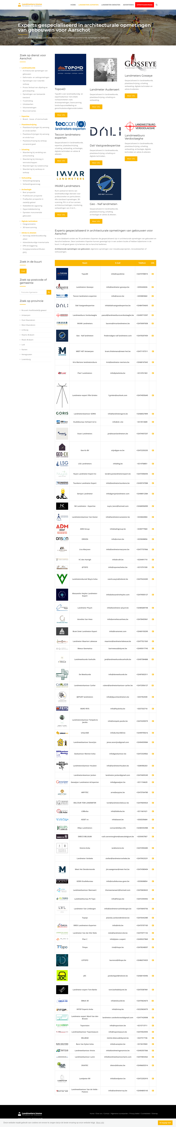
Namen (24, 349)
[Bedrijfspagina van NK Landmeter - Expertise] (153, 506)
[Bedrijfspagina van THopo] (153, 947)
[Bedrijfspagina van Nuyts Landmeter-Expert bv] (153, 474)
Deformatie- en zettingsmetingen (36, 77)
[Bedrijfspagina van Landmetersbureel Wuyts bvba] (153, 579)
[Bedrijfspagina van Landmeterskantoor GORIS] (153, 414)
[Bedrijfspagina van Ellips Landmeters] (153, 828)
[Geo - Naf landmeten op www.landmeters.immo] (105, 184)
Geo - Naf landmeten (103, 204)
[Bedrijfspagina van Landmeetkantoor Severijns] (153, 742)
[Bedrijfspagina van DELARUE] (153, 1038)
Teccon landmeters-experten (68, 136)
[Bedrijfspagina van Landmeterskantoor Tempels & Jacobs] (153, 721)
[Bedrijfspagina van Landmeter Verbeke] (153, 858)
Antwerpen (26, 315)
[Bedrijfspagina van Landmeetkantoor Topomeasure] (153, 1032)
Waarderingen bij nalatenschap (35, 166)
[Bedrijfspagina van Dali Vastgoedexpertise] (62, 305)
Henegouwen (27, 354)
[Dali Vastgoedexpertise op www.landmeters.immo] (105, 131)
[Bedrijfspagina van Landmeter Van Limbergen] (153, 908)
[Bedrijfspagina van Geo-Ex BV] (153, 450)
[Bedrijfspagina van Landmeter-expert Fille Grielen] (153, 395)
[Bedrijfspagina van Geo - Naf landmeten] (62, 335)
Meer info (61, 115)
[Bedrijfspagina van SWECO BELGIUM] (153, 836)
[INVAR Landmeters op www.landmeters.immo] (70, 175)
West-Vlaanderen (28, 325)
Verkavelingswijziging (31, 181)
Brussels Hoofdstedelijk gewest (34, 310)
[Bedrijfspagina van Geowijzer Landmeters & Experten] (153, 782)
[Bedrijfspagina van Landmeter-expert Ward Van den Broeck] (153, 1017)
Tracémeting (28, 101)
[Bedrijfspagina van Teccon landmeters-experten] (62, 296)
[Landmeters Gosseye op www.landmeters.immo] (140, 62)
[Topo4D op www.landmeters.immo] (70, 69)
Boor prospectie (29, 192)
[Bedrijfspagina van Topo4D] (62, 274)
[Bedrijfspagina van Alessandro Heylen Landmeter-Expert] (153, 594)
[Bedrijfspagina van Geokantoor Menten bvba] (153, 754)
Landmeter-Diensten (110, 5)
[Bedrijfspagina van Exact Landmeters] (153, 433)
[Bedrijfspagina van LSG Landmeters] (153, 463)
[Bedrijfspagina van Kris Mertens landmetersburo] (153, 362)
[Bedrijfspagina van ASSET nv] (153, 819)
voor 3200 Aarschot (51, 37)
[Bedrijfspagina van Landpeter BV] (153, 1078)
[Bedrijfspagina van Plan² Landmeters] (153, 373)
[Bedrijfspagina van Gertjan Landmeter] (153, 494)
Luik (23, 344)
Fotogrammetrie (29, 224)
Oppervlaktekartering (31, 209)
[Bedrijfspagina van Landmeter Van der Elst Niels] (153, 933)
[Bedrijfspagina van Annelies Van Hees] (153, 619)
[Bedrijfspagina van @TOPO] (153, 567)
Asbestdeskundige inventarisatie (36, 242)
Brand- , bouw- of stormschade (35, 119)
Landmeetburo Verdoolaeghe (135, 137)
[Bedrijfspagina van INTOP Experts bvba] (153, 1009)
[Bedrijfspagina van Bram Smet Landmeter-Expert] (153, 631)
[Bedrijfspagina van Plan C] (153, 939)
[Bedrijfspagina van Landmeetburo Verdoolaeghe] (62, 315)
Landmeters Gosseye (138, 75)
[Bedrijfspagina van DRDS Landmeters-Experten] (153, 925)
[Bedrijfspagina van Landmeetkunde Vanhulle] (62, 659)
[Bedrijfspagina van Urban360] (153, 733)
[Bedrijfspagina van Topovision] (153, 1025)
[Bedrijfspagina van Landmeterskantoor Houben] (153, 766)
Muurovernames (29, 111)
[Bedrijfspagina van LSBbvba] (153, 811)
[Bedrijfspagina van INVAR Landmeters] (62, 323)
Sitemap (155, 1113)
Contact (106, 1113)
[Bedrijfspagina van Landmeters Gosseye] (62, 287)
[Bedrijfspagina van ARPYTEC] (153, 792)
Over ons (99, 1113)
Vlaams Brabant (28, 335)
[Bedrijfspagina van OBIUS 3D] (62, 1000)
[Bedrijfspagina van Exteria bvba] (153, 848)
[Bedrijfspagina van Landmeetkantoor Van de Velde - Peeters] (153, 1090)
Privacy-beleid (134, 1113)
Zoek (23, 271)
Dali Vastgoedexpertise (105, 145)
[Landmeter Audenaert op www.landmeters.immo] (105, 69)
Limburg (25, 330)
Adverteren (128, 5)
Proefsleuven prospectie (32, 196)
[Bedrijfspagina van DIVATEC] (153, 1065)
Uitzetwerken (28, 104)
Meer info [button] (100, 1123)
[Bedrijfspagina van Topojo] (153, 918)
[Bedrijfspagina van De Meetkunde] (153, 674)
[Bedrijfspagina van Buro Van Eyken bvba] (153, 1044)
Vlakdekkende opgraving (32, 206)
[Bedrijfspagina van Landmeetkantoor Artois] (153, 1050)
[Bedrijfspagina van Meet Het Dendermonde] (153, 869)
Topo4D (60, 89)
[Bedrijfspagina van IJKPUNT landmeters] (153, 697)
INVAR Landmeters (67, 186)
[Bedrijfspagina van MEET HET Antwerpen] (153, 351)
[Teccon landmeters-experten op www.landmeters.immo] (70, 126)
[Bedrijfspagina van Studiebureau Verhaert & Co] (153, 422)
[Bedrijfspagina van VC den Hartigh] (153, 559)
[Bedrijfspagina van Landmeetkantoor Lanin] (153, 1057)
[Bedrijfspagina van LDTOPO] (153, 960)
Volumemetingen (29, 107)
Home (73, 5)
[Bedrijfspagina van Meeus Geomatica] (153, 648)
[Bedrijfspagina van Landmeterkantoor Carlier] (62, 685)
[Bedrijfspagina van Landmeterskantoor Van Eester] (153, 517)
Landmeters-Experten (89, 5)
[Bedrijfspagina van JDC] (153, 976)
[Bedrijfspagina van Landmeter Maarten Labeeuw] (153, 641)
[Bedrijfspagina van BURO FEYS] (153, 708)
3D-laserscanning (30, 227)
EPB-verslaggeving (30, 246)
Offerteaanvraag (145, 5)
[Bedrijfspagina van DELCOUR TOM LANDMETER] (153, 803)
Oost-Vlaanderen (28, 320)
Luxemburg (26, 359)
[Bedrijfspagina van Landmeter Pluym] (153, 608)
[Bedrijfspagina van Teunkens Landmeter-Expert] (153, 483)
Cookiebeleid (145, 1113)
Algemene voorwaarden (119, 1113)
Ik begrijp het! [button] (165, 1123)
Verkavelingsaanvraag (31, 184)
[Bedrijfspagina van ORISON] (153, 539)
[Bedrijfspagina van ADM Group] (153, 529)
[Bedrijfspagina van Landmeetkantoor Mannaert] (153, 890)
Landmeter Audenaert (104, 89)
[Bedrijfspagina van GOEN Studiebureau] (153, 881)
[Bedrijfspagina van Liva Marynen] (153, 549)
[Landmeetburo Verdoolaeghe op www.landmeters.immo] (140, 126)
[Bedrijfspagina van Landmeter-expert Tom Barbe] (153, 989)
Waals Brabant (27, 340)
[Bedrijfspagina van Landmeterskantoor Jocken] (153, 775)
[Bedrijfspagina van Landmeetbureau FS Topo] (153, 899)
